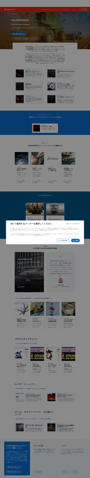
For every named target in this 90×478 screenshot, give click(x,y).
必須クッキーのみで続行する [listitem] (73, 223)
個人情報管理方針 (37, 235)
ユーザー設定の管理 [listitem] (62, 240)
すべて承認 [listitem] (75, 240)
